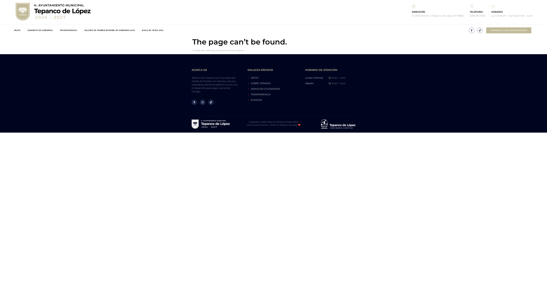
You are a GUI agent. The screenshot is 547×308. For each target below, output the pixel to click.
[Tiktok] (480, 30)
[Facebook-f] (471, 30)
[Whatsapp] (202, 102)
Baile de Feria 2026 (153, 30)
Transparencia (68, 30)
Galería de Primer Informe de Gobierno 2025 (109, 30)
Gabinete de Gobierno (40, 30)
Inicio (17, 30)
